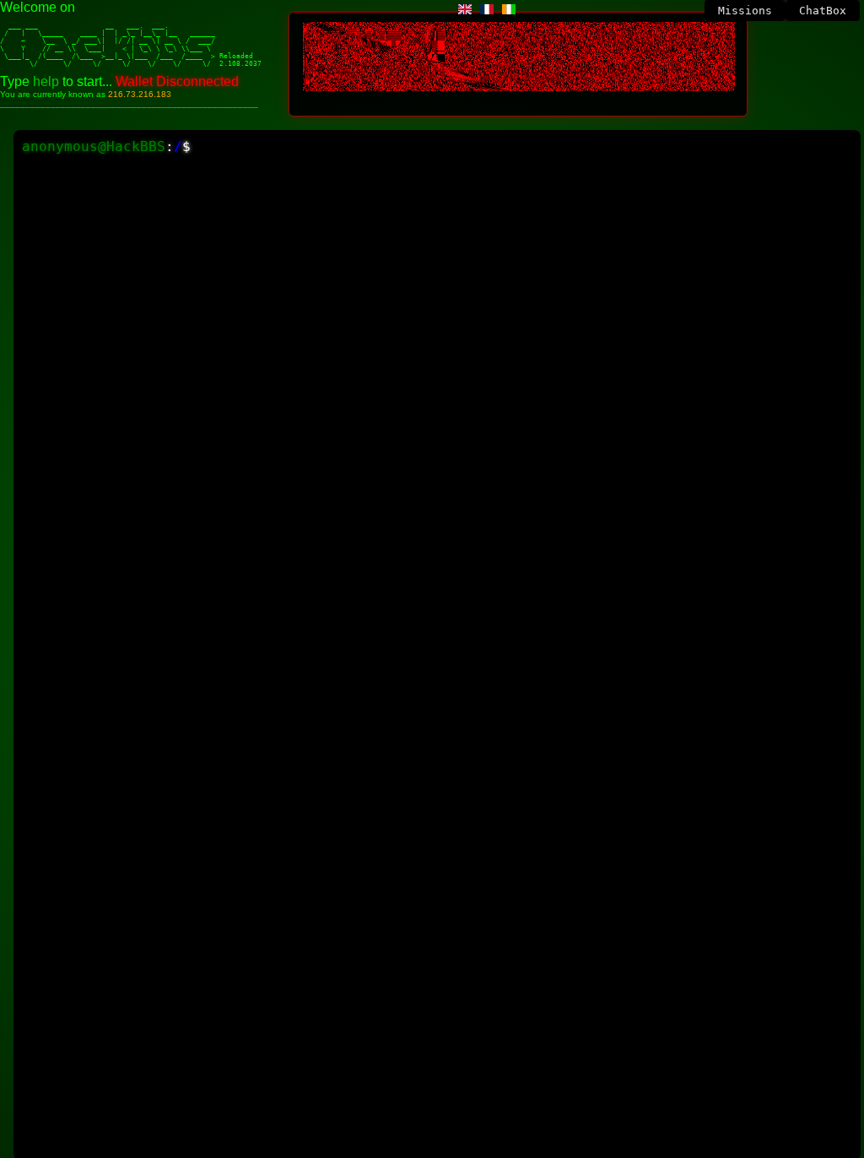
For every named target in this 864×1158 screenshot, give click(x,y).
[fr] (487, 9)
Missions (745, 10)
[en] (465, 9)
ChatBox (822, 10)
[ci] (509, 9)
